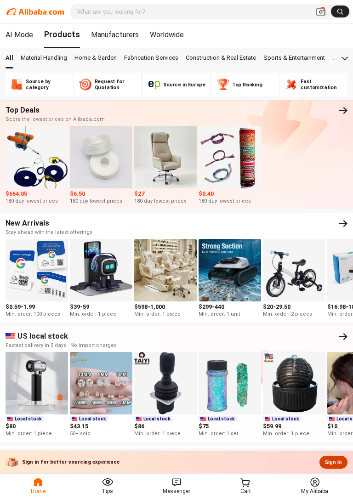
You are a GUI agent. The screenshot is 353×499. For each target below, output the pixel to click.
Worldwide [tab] (167, 34)
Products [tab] (62, 34)
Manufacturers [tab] (115, 34)
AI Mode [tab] (19, 34)
